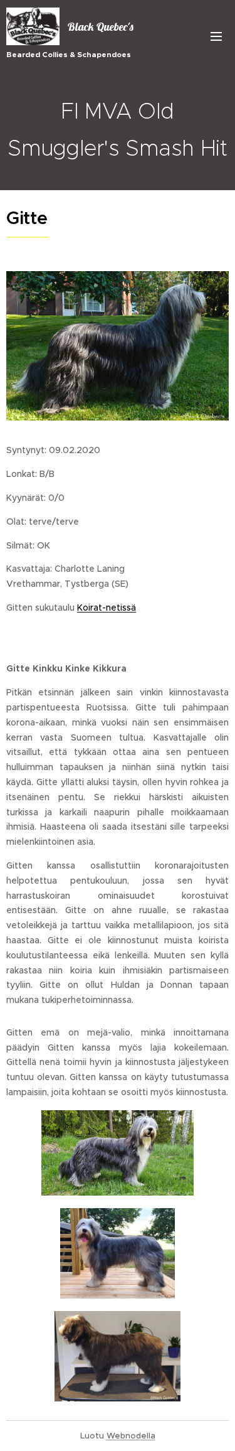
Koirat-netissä (106, 607)
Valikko (216, 35)
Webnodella (131, 1435)
